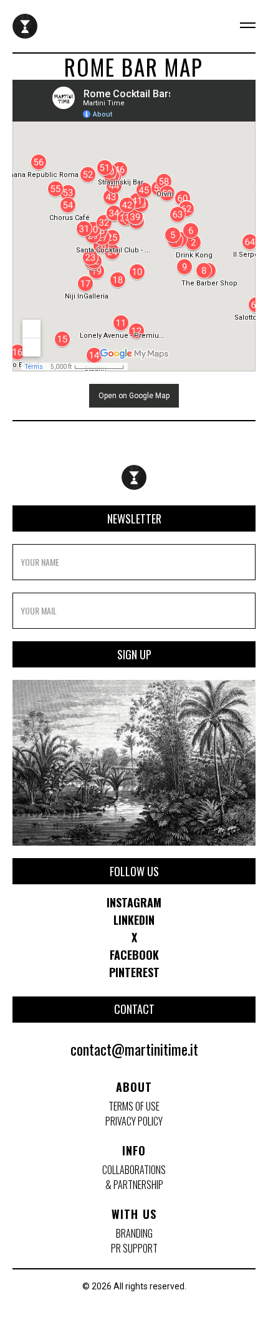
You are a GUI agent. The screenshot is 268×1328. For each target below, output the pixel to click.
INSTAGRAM (134, 902)
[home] (24, 26)
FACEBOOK (134, 954)
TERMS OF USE (134, 1106)
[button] (239, 26)
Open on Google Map (134, 395)
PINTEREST (134, 972)
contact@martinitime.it (134, 1048)
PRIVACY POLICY (134, 1121)
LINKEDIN (134, 919)
